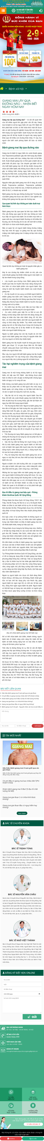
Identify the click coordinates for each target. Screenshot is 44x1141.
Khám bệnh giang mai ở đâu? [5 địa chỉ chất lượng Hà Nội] (20, 699)
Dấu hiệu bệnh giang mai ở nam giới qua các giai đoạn (19, 693)
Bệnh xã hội (16, 88)
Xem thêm (22, 813)
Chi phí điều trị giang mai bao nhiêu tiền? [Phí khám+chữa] (20, 696)
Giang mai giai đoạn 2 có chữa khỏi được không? (17, 701)
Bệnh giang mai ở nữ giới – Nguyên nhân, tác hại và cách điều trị (22, 707)
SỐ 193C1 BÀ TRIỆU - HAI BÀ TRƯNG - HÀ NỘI (20, 1030)
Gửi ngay (37, 726)
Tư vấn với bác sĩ (33, 1124)
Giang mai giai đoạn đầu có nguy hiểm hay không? (18, 704)
